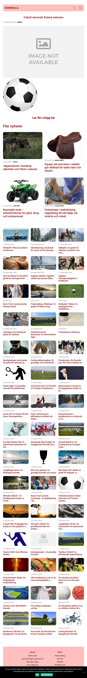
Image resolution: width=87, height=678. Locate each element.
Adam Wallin (59, 160)
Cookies (60, 662)
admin (19, 22)
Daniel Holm (59, 206)
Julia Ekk (16, 206)
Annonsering (60, 656)
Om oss (60, 659)
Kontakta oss (60, 665)
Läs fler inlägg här (43, 117)
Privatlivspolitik (47, 675)
